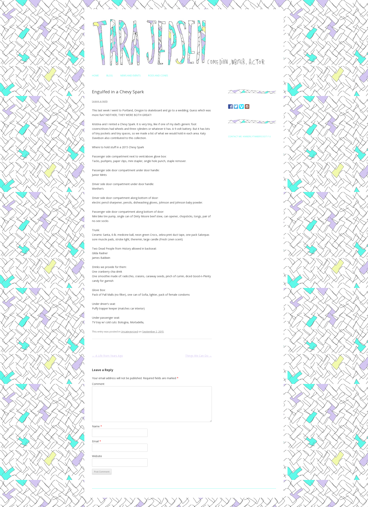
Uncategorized (129, 331)
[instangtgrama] (247, 106)
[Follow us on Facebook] (230, 106)
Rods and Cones (158, 75)
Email (96, 441)
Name (97, 426)
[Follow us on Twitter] (236, 106)
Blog (109, 75)
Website (97, 456)
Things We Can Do (198, 355)
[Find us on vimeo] (241, 106)
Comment (98, 384)
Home (95, 75)
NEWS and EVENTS (130, 75)
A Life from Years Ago (107, 355)
